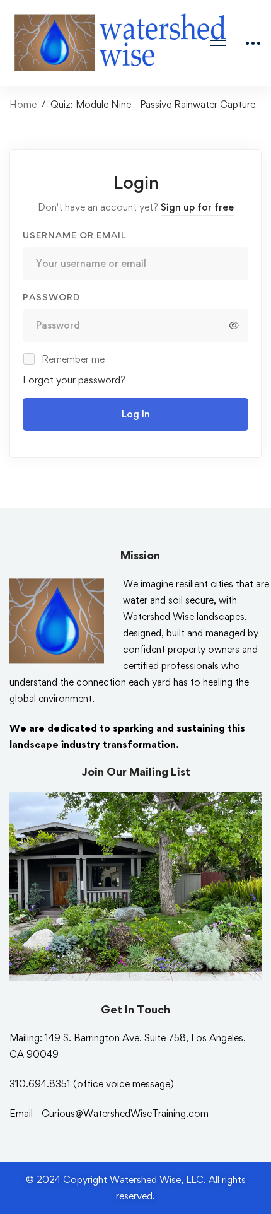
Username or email (74, 235)
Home (23, 104)
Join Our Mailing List (135, 771)
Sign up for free (197, 207)
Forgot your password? (74, 380)
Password (51, 296)
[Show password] (233, 325)
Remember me (72, 359)
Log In (136, 414)
